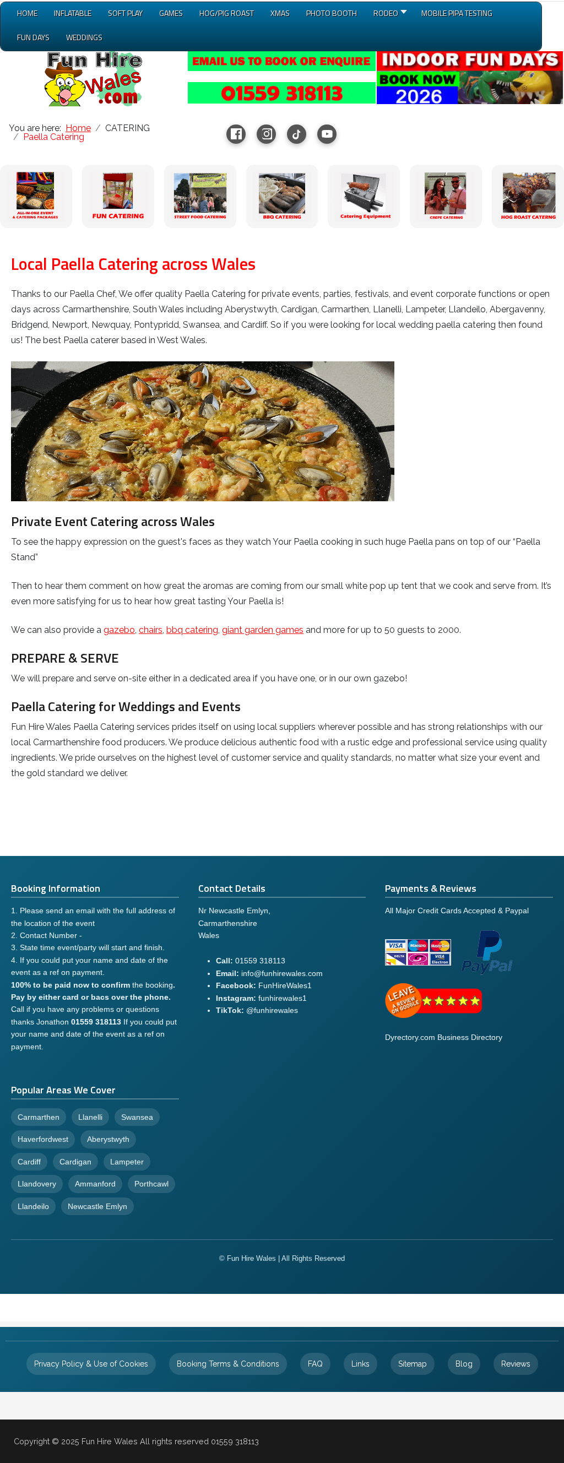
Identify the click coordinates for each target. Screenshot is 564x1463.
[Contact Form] (282, 60)
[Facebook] (236, 134)
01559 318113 (260, 960)
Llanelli (90, 1117)
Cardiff (29, 1161)
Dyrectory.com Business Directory (443, 1037)
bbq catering (192, 630)
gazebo (119, 630)
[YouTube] (327, 134)
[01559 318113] (282, 91)
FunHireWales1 (285, 985)
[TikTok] (296, 134)
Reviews (515, 1363)
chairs (150, 630)
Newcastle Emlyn (97, 1206)
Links (360, 1363)
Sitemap (412, 1363)
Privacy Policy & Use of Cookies (91, 1363)
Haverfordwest (43, 1139)
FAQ (315, 1363)
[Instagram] (266, 134)
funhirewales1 (282, 998)
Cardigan (75, 1161)
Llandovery (37, 1183)
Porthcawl (151, 1183)
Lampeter (127, 1161)
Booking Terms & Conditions (228, 1363)
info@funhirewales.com (282, 973)
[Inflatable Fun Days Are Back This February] (469, 77)
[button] (389, 15)
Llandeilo (33, 1206)
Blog (464, 1363)
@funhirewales (272, 1010)
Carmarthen (38, 1117)
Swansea (137, 1117)
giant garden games (262, 630)
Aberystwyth (108, 1139)
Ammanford (95, 1183)
